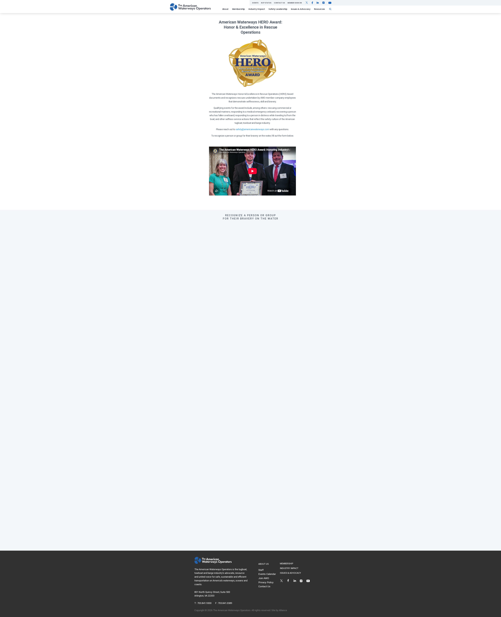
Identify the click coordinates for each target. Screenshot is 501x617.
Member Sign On (295, 3)
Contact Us (279, 3)
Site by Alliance (279, 610)
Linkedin (294, 580)
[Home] (190, 7)
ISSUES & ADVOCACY (290, 573)
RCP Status (266, 3)
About (225, 9)
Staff (261, 569)
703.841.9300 (204, 603)
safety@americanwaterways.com (252, 129)
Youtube (308, 580)
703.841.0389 (225, 603)
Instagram (301, 580)
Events (255, 3)
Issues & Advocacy (301, 9)
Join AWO (263, 578)
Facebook (288, 580)
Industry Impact (257, 9)
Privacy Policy (265, 582)
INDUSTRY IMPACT (289, 568)
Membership (238, 9)
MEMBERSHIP (286, 563)
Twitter (281, 580)
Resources (319, 9)
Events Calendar (267, 574)
